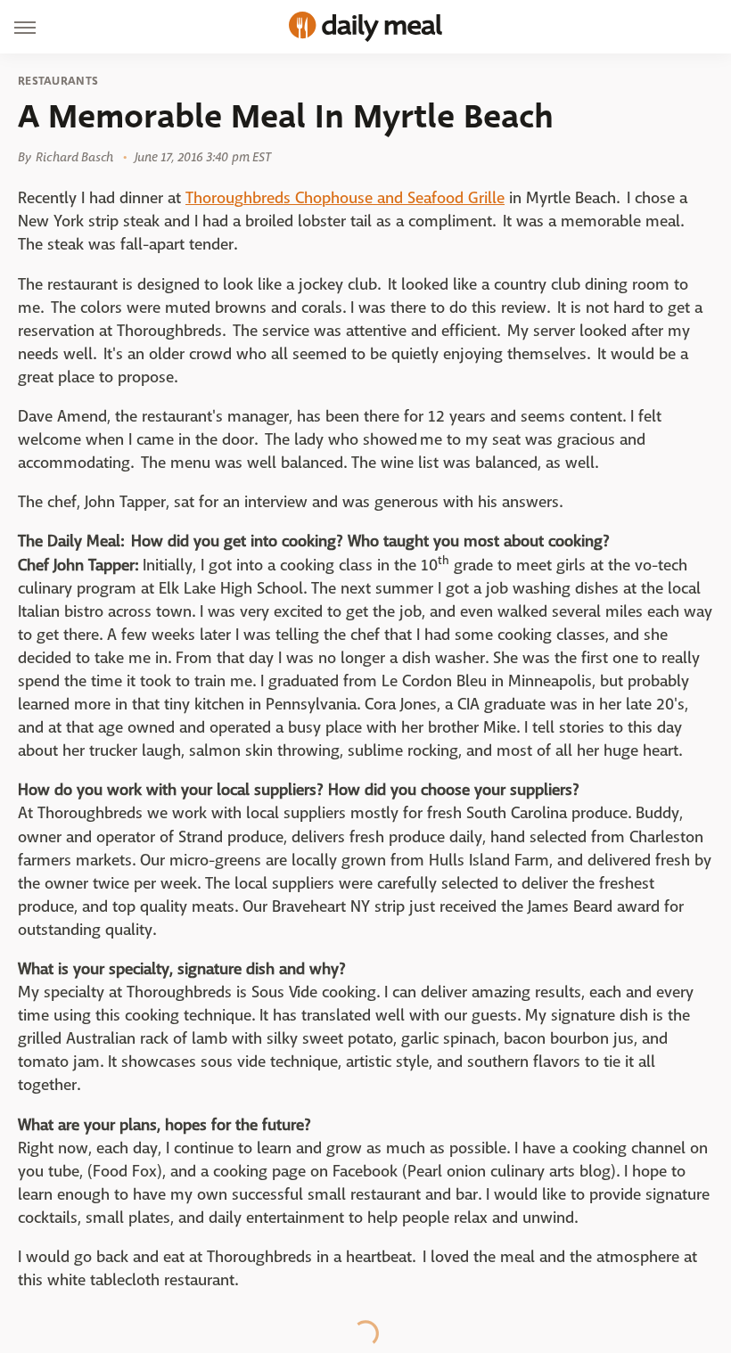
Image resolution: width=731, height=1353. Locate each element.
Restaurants (58, 81)
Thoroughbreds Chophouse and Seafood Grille (345, 198)
